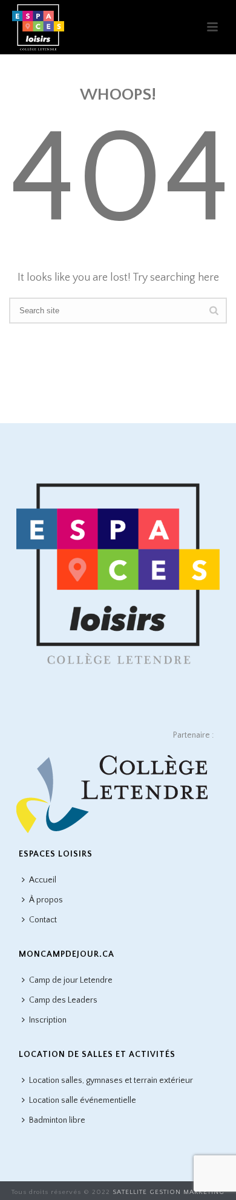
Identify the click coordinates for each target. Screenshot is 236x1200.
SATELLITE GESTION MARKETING (169, 1192)
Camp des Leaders (63, 1000)
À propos (46, 900)
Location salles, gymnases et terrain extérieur (111, 1080)
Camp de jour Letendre (71, 980)
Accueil (42, 880)
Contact (43, 920)
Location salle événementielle (82, 1100)
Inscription (48, 1020)
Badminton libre (57, 1120)
